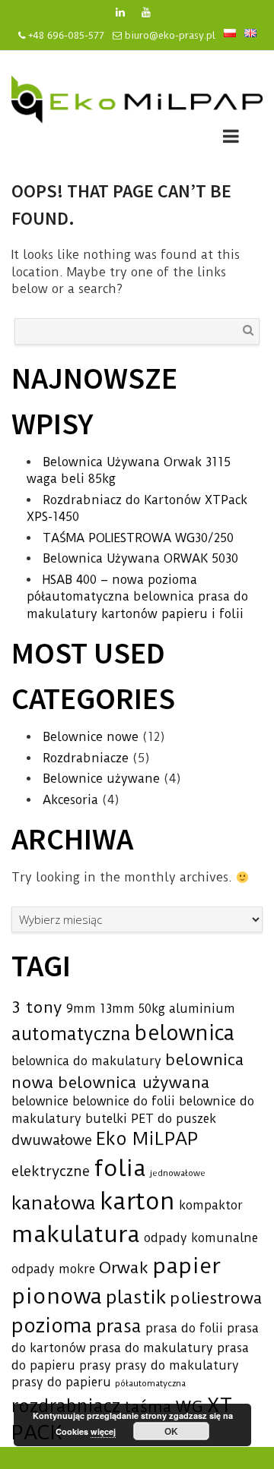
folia (120, 1168)
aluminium (202, 1008)
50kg (152, 1008)
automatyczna (71, 1034)
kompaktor (211, 1205)
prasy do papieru (61, 1382)
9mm (81, 1008)
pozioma (51, 1325)
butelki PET (119, 1118)
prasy (95, 1365)
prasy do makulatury (177, 1365)
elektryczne (50, 1171)
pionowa (56, 1296)
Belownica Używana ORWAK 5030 (140, 558)
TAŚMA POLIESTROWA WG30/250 (138, 538)
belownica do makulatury (86, 1061)
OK (171, 1431)
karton (137, 1201)
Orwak (123, 1267)
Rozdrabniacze (86, 758)
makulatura (75, 1234)
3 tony (36, 1007)
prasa (119, 1326)
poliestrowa (216, 1297)
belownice (39, 1101)
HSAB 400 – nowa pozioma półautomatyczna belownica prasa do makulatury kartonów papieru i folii (137, 596)
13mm (117, 1008)
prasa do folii (184, 1328)
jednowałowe (178, 1173)
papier (186, 1265)
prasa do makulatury (151, 1348)
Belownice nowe (91, 737)
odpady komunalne (201, 1238)
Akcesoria (70, 800)
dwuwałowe (51, 1140)
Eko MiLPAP (147, 1139)
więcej (103, 1431)
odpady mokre (53, 1269)
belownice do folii (123, 1101)
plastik (136, 1297)
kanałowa (53, 1203)
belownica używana (134, 1082)
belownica (185, 1033)
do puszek (187, 1118)
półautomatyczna (150, 1383)
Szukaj (248, 330)
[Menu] (231, 138)
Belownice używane (101, 778)
